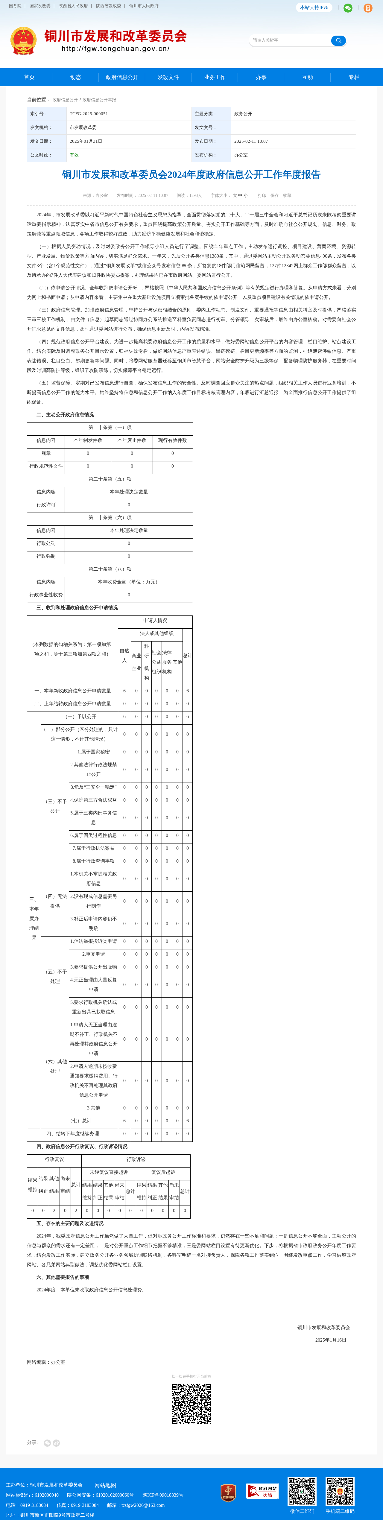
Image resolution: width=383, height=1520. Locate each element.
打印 (262, 195)
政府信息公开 (65, 100)
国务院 (15, 6)
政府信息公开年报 (99, 100)
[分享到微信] (47, 1443)
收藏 (287, 195)
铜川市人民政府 (144, 6)
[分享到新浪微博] (56, 1443)
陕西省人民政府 (73, 6)
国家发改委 (40, 6)
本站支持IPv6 (314, 7)
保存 (274, 195)
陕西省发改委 (108, 6)
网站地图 (105, 1485)
